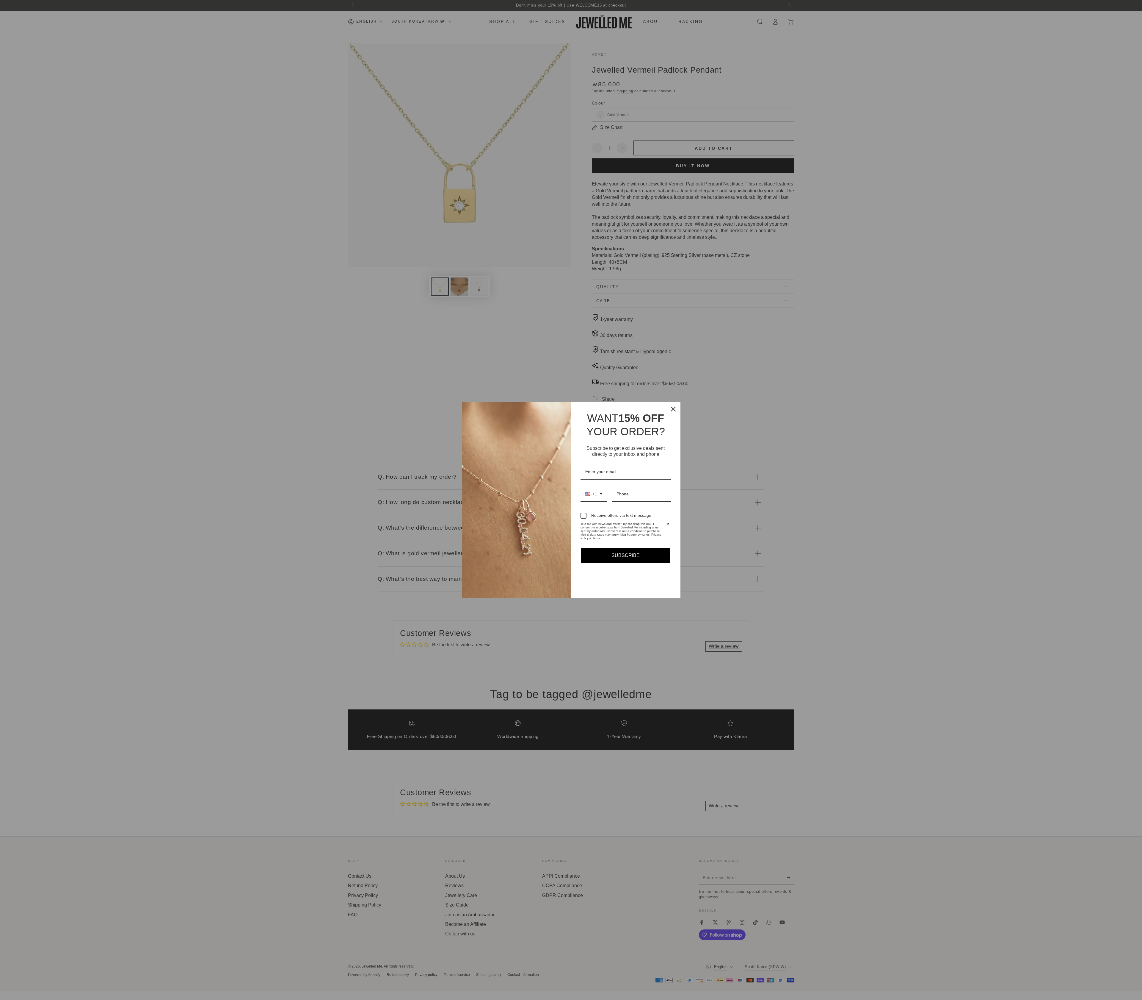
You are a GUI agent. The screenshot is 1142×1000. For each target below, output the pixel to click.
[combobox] (594, 494)
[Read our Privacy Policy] (667, 524)
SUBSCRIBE (625, 555)
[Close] (673, 409)
